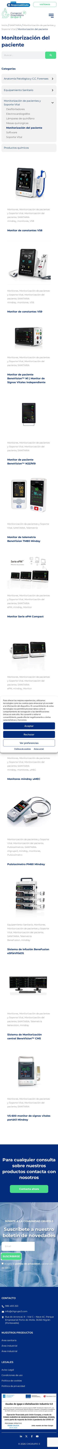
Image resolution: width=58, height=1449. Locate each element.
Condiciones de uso (12, 1375)
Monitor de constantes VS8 (24, 230)
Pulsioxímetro (14, 854)
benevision (13, 1025)
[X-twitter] (26, 1436)
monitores (23, 221)
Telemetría (32, 527)
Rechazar (29, 734)
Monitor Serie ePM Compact (25, 616)
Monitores (12, 209)
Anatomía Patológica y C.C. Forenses (26, 78)
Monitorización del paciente (24, 127)
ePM (9, 607)
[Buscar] (50, 55)
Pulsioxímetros (15, 847)
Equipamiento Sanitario (18, 90)
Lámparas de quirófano (20, 118)
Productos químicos (16, 147)
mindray (11, 221)
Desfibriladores (15, 109)
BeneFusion (13, 940)
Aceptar (29, 725)
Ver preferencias (29, 742)
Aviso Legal (39, 749)
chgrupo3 (12, 851)
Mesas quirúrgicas (17, 123)
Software (11, 132)
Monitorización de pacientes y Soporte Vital (22, 102)
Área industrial (9, 1345)
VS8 (32, 221)
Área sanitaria (9, 1340)
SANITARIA (23, 217)
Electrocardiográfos (18, 113)
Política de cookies (22, 749)
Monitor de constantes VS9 (24, 311)
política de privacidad (27, 1263)
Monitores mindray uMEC (23, 779)
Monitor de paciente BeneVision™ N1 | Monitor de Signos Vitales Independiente (26, 378)
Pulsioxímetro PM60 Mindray (26, 864)
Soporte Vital (14, 137)
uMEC (33, 769)
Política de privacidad (13, 1386)
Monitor (27, 607)
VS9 (32, 302)
